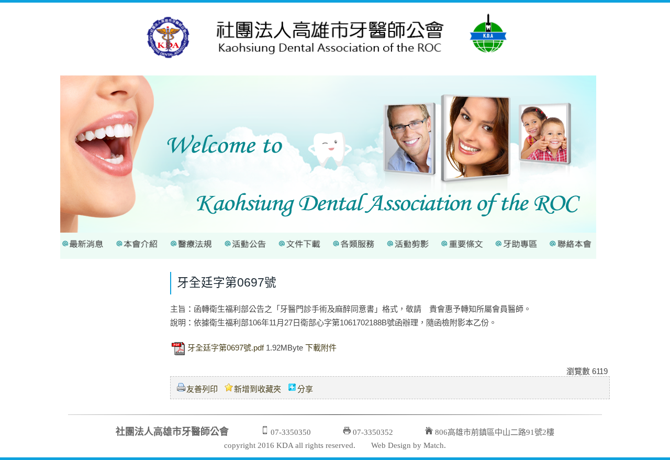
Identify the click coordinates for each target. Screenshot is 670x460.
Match (433, 445)
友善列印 (202, 389)
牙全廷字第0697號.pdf (225, 348)
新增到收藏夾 (257, 389)
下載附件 (321, 348)
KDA (284, 445)
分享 (305, 389)
